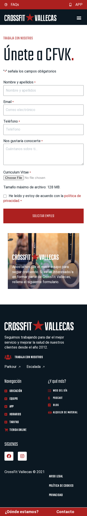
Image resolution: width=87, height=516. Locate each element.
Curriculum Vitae (17, 172)
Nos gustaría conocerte (23, 141)
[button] (79, 17)
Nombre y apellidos (19, 82)
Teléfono (11, 121)
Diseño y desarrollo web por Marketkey (35, 500)
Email (8, 102)
